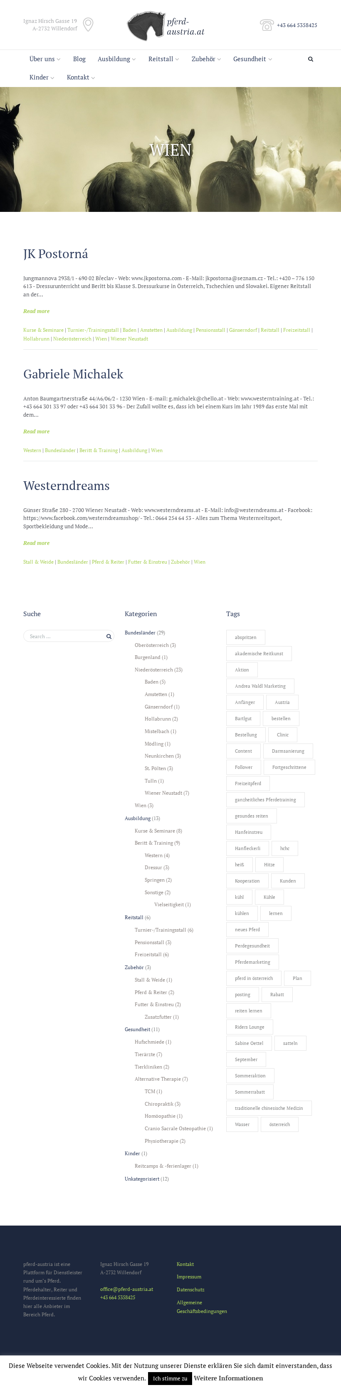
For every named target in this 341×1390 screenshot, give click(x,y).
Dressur (153, 867)
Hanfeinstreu (248, 832)
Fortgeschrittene (289, 767)
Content (243, 751)
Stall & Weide (38, 562)
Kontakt (78, 77)
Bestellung (246, 735)
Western (32, 450)
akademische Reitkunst (259, 653)
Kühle (269, 897)
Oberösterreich (152, 645)
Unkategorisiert (142, 1178)
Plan (297, 978)
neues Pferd (247, 929)
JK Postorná (55, 253)
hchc (284, 848)
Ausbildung (114, 59)
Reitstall (160, 59)
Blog (79, 59)
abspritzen (246, 637)
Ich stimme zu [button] (170, 1378)
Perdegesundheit (252, 946)
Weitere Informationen (228, 1378)
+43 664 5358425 (297, 25)
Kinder (39, 77)
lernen (276, 913)
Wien (101, 339)
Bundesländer (60, 450)
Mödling (154, 743)
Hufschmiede (149, 1041)
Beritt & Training (98, 450)
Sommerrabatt (250, 1092)
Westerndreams (66, 485)
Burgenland (148, 657)
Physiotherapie (161, 1140)
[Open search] (311, 59)
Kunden (288, 881)
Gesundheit (249, 59)
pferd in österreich (254, 978)
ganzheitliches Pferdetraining (265, 800)
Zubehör (203, 59)
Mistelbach (157, 731)
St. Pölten (155, 768)
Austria (282, 702)
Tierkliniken (148, 1066)
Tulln (151, 780)
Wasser (242, 1124)
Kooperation (247, 881)
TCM (150, 1091)
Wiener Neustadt (129, 339)
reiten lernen (248, 1011)
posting (242, 994)
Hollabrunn (36, 339)
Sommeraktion (250, 1076)
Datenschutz (191, 1289)
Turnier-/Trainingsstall (93, 330)
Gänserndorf (243, 330)
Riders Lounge (249, 1027)
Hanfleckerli (247, 848)
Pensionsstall (210, 330)
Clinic (283, 735)
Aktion (242, 670)
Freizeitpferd (248, 783)
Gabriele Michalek (73, 374)
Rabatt (277, 994)
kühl (239, 897)
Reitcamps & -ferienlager (163, 1165)
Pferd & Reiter (108, 562)
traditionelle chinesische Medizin (269, 1108)
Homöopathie (160, 1115)
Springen (155, 879)
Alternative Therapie (158, 1078)
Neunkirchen (159, 755)
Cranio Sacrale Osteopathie (175, 1128)
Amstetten (151, 330)
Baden (129, 330)
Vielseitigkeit (169, 904)
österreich (279, 1124)
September (246, 1059)
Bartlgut (243, 718)
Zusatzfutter (158, 1016)
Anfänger (245, 702)
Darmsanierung (288, 751)
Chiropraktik (159, 1103)
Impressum (189, 1276)
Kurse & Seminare (43, 330)
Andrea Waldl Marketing (260, 686)
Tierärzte (145, 1054)
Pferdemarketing (252, 962)
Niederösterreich (72, 339)
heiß (239, 865)
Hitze (269, 865)
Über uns (42, 59)
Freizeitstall (296, 330)
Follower (243, 767)
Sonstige (154, 892)
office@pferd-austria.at (126, 1289)
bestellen (281, 718)
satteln (290, 1043)
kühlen (242, 913)
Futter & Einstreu (147, 562)
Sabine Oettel (249, 1043)
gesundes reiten (251, 816)
